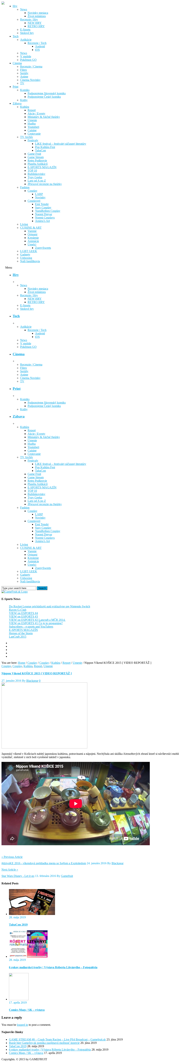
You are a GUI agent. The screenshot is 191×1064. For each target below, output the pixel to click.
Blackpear (32, 680)
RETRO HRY (36, 26)
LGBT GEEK (28, 251)
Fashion (24, 187)
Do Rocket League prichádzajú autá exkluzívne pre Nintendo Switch (49, 606)
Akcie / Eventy (36, 113)
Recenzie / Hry (29, 19)
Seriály (24, 73)
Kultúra (24, 106)
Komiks (24, 90)
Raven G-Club (17, 609)
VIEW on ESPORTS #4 (23, 613)
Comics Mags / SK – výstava (27, 1009)
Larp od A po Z (37, 180)
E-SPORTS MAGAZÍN (42, 167)
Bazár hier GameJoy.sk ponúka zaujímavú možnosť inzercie (44, 1042)
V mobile (25, 56)
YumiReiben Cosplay (47, 210)
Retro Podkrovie (37, 160)
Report (32, 110)
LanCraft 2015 (17, 636)
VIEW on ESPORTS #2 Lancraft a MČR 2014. (37, 619)
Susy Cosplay (43, 207)
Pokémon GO (28, 59)
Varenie (32, 231)
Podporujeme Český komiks (44, 96)
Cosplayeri (34, 200)
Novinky (40, 197)
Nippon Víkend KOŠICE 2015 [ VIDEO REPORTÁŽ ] (36, 673)
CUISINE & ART (31, 227)
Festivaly (33, 140)
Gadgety (25, 254)
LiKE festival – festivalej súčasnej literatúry (60, 143)
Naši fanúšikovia (30, 261)
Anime (24, 76)
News (23, 9)
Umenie (32, 120)
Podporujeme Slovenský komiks (47, 93)
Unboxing (26, 257)
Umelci (32, 244)
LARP (39, 194)
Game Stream (36, 157)
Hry (15, 6)
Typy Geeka (35, 177)
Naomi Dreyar (43, 214)
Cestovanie (34, 133)
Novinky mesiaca (38, 12)
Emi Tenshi (41, 204)
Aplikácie (26, 39)
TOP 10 (32, 170)
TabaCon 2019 (18, 924)
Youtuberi (33, 127)
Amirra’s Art (42, 220)
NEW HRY (35, 22)
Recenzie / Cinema (31, 66)
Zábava (17, 103)
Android (40, 46)
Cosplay (32, 190)
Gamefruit (67, 875)
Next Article (9, 869)
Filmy (23, 69)
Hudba (32, 123)
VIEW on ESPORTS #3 (23, 616)
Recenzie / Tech (37, 43)
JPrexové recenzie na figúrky (45, 184)
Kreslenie (33, 237)
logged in (22, 1024)
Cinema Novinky (30, 80)
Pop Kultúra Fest (45, 147)
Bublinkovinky (36, 173)
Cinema (17, 63)
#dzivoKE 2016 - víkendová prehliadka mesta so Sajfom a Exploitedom (43, 863)
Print (15, 86)
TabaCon (40, 150)
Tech (15, 36)
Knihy (24, 100)
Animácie (33, 241)
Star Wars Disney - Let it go (17, 875)
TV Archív (26, 137)
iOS (37, 49)
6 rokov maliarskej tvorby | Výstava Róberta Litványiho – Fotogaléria (53, 967)
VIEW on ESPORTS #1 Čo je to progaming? (36, 623)
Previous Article (12, 856)
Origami (32, 234)
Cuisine (32, 130)
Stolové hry (27, 33)
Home (21, 662)
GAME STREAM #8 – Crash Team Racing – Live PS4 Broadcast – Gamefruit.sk (57, 1039)
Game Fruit (34, 153)
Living (24, 224)
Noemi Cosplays (45, 217)
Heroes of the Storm (21, 633)
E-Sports (25, 29)
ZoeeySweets (43, 247)
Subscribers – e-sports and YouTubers (31, 626)
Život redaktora (37, 16)
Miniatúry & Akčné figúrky (44, 116)
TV (22, 83)
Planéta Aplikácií (38, 163)
